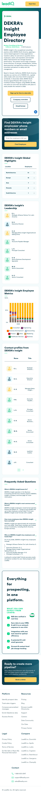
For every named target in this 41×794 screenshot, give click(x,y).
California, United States (13, 47)
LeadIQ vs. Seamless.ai (29, 754)
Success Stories (7, 716)
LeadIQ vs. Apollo (27, 743)
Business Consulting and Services (13, 45)
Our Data (24, 724)
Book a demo (21, 679)
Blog (22, 703)
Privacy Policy (7, 739)
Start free (32, 4)
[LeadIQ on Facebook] (33, 790)
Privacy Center (26, 728)
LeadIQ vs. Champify (28, 762)
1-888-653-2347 (20, 773)
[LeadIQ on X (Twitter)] (34, 790)
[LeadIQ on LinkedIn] (36, 790)
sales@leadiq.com (21, 781)
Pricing (23, 699)
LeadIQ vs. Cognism (28, 751)
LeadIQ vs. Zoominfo (28, 739)
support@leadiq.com (22, 777)
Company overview (20, 99)
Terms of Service (8, 747)
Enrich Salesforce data (10, 713)
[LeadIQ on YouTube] (38, 790)
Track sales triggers (9, 703)
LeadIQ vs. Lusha (27, 747)
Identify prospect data (10, 699)
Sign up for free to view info (20, 93)
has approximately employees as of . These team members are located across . (20, 524)
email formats (14, 513)
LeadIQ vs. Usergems (28, 758)
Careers (24, 716)
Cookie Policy (7, 743)
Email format (20, 106)
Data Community (27, 720)
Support (24, 713)
